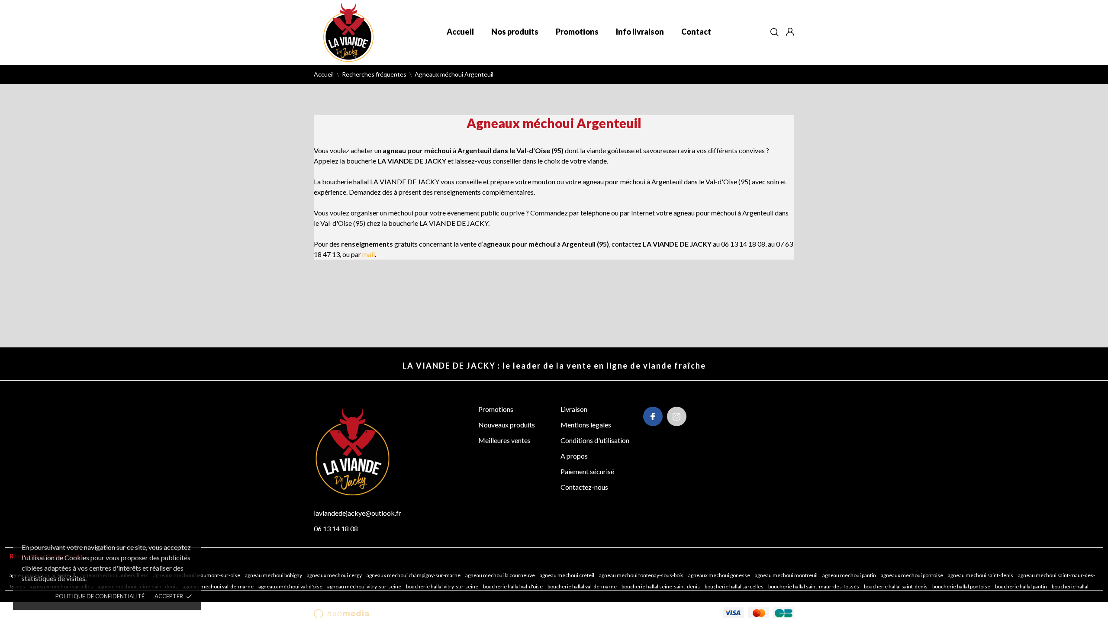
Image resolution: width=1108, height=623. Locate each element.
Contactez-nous (584, 487)
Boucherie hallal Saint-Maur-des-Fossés (814, 586)
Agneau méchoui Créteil (567, 575)
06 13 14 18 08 (336, 528)
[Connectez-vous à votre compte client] (790, 32)
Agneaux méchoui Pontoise (912, 575)
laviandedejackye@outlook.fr (357, 513)
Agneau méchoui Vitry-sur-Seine (364, 586)
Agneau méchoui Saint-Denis (981, 575)
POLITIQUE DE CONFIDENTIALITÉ (100, 596)
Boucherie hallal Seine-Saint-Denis (661, 586)
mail (368, 254)
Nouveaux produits (506, 425)
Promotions (577, 31)
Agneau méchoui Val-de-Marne (218, 586)
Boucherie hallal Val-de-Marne (583, 586)
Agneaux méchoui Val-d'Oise (290, 586)
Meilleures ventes (504, 440)
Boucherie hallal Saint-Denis (896, 586)
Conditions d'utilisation (594, 440)
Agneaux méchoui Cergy (335, 575)
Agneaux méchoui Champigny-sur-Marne (414, 575)
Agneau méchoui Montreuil (786, 575)
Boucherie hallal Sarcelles (734, 586)
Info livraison (640, 31)
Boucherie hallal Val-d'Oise (513, 586)
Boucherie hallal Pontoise (961, 586)
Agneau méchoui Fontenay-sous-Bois (641, 575)
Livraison (573, 409)
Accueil (460, 31)
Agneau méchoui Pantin (849, 575)
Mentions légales (585, 425)
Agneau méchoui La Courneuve (500, 575)
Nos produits (514, 31)
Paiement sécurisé (587, 471)
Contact (696, 31)
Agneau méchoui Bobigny (274, 575)
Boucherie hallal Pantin (1021, 586)
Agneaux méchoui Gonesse (719, 575)
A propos (574, 456)
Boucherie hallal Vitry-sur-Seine (442, 586)
